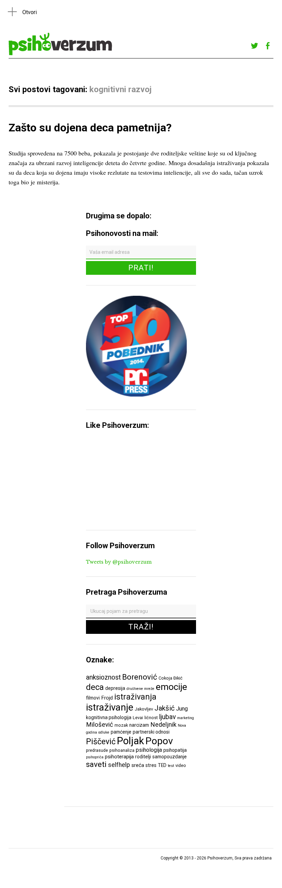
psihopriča (95, 757)
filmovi (93, 698)
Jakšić (164, 708)
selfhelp (119, 764)
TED (162, 765)
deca (95, 687)
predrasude (97, 750)
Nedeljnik (163, 724)
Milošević (99, 724)
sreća (137, 765)
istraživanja (135, 697)
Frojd (107, 698)
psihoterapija (119, 757)
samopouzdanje (169, 756)
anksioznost (103, 677)
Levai (138, 717)
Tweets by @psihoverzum (119, 562)
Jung (182, 708)
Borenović (139, 676)
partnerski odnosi (151, 732)
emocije (171, 686)
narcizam (139, 725)
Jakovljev (144, 709)
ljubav (167, 717)
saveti (96, 764)
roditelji (143, 756)
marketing (185, 718)
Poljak (130, 741)
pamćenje (121, 732)
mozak (121, 725)
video (180, 765)
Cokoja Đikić (171, 678)
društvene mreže (140, 688)
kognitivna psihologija (108, 717)
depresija (115, 688)
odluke (103, 732)
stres (150, 765)
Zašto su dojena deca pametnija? (90, 127)
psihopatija (175, 750)
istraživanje (109, 707)
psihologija (149, 750)
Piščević (101, 741)
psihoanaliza (121, 750)
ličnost (151, 717)
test (171, 766)
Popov (159, 741)
